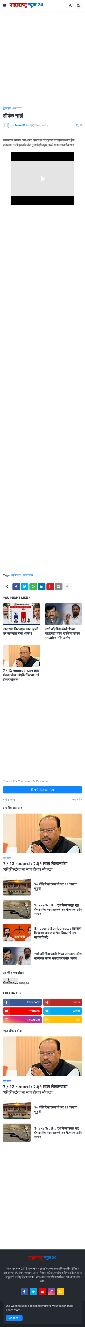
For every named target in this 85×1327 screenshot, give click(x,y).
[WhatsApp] (33, 586)
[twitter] (33, 1291)
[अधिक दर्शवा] (67, 586)
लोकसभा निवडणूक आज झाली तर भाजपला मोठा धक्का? (20, 631)
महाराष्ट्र (17, 108)
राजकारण (28, 575)
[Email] (58, 586)
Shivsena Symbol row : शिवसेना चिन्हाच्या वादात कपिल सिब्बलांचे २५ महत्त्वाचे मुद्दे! (57, 932)
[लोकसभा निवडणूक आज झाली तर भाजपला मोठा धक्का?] (21, 614)
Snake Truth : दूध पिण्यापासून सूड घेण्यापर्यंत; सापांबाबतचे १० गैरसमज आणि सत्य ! (58, 909)
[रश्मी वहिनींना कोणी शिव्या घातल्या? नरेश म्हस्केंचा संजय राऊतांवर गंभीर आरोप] (63, 614)
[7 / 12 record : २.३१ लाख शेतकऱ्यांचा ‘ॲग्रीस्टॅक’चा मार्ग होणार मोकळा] (21, 656)
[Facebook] (16, 586)
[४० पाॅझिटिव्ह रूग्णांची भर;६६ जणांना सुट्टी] (17, 886)
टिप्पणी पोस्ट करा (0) (42, 790)
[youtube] (42, 1291)
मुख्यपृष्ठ (7, 108)
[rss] (60, 1291)
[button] (4, 5)
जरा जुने (76, 799)
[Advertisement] (42, 59)
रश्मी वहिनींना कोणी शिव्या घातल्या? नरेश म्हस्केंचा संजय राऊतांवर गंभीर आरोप (62, 633)
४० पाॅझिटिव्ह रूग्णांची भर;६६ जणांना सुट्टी (55, 886)
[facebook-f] (24, 1291)
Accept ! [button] (14, 1318)
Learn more (13, 1310)
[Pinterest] (50, 586)
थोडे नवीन (10, 799)
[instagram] (51, 1291)
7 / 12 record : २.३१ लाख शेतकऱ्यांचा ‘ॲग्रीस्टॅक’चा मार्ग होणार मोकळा (21, 675)
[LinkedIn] (41, 586)
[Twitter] (24, 586)
